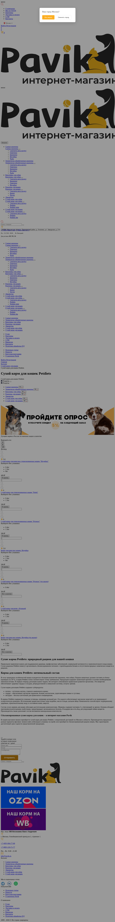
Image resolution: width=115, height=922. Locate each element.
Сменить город (63, 17)
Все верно (48, 17)
